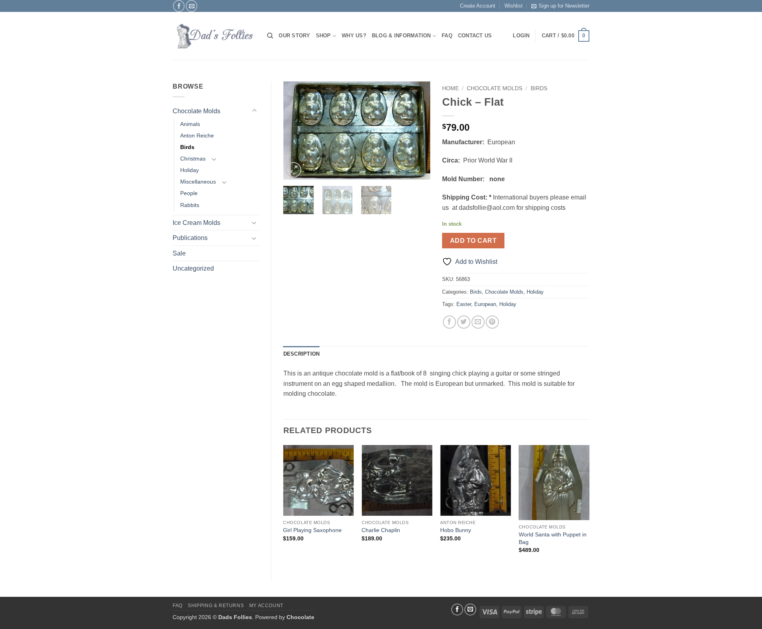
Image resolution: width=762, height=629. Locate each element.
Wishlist (513, 6)
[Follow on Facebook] (179, 6)
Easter (463, 304)
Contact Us (475, 36)
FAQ (447, 36)
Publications (190, 237)
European (485, 304)
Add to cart (473, 240)
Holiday (189, 170)
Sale (179, 253)
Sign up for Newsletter (564, 6)
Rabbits (189, 205)
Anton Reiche (197, 135)
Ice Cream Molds (196, 222)
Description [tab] (301, 354)
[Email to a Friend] (478, 322)
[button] (565, 36)
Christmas (193, 158)
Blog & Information (401, 36)
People (189, 193)
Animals (190, 124)
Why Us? (354, 36)
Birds (187, 147)
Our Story (294, 36)
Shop (323, 36)
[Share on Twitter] (463, 322)
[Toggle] (254, 111)
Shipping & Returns (216, 605)
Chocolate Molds (196, 111)
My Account (266, 605)
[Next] (417, 130)
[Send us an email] (191, 6)
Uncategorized (193, 268)
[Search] (270, 35)
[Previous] (296, 130)
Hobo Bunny (455, 530)
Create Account (477, 6)
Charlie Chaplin (381, 530)
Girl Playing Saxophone (312, 530)
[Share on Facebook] (449, 322)
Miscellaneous (198, 181)
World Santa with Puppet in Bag (553, 538)
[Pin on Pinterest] (492, 322)
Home (450, 88)
